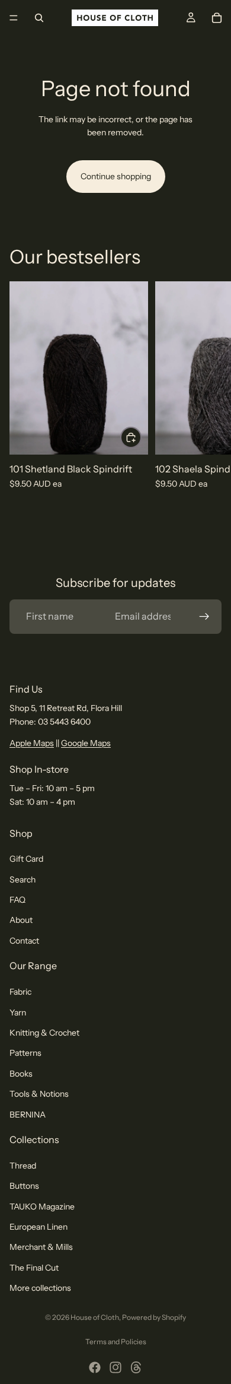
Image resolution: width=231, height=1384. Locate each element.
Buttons (24, 1185)
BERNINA (27, 1114)
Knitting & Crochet (44, 1032)
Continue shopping (116, 176)
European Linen (38, 1226)
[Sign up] (204, 616)
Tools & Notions (39, 1093)
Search (22, 879)
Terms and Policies (115, 1341)
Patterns (25, 1053)
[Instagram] (115, 1367)
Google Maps (86, 743)
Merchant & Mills (41, 1247)
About (21, 920)
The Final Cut (34, 1267)
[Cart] (217, 18)
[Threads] (136, 1367)
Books (21, 1073)
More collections (40, 1288)
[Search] (39, 18)
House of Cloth (94, 1317)
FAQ (17, 899)
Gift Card (26, 858)
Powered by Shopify (154, 1317)
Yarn (17, 1012)
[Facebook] (95, 1367)
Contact (24, 940)
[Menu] (13, 17)
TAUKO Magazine (42, 1206)
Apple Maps (31, 743)
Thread (22, 1165)
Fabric (20, 991)
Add (141, 437)
